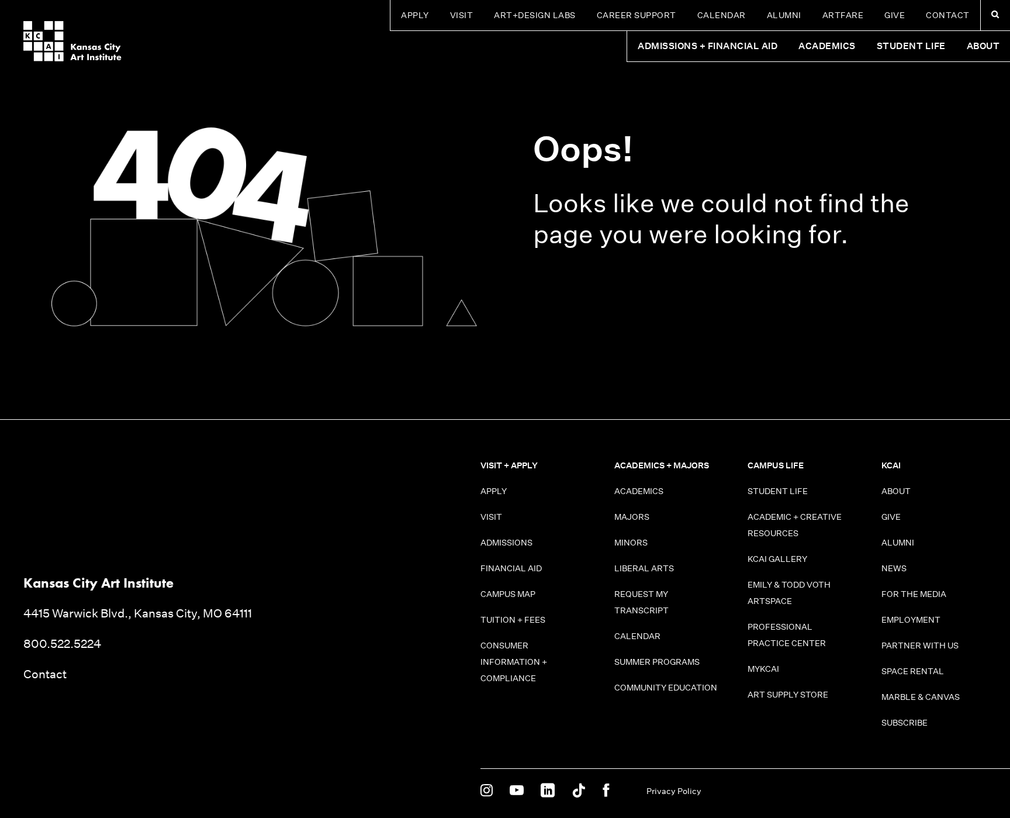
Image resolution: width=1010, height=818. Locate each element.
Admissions (506, 542)
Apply (415, 15)
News (894, 568)
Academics (638, 491)
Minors (631, 542)
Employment (910, 620)
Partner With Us (920, 645)
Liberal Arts (644, 568)
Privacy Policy (673, 791)
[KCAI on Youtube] (517, 791)
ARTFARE (843, 15)
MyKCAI (763, 669)
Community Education (665, 687)
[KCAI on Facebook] (606, 791)
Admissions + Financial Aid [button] (707, 45)
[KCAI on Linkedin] (548, 791)
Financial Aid (511, 568)
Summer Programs (657, 662)
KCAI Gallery (777, 559)
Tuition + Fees (512, 620)
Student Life (778, 491)
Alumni (784, 15)
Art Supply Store (788, 694)
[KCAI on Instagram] (486, 791)
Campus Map (507, 594)
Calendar (721, 15)
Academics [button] (827, 45)
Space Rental (912, 671)
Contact (948, 15)
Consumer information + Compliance (513, 662)
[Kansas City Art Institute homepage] (72, 41)
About (896, 491)
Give (894, 15)
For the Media (913, 594)
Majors (631, 517)
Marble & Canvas (920, 697)
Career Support (636, 15)
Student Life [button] (911, 45)
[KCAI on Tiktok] (579, 791)
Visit (461, 15)
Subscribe (904, 722)
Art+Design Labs (535, 15)
